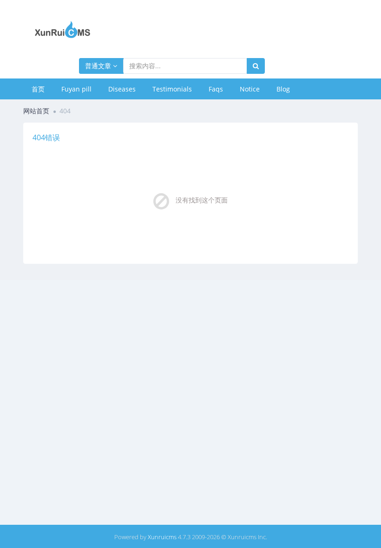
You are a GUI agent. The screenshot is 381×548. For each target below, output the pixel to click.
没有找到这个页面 (202, 200)
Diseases (122, 89)
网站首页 (36, 110)
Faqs (216, 89)
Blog (283, 89)
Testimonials (172, 89)
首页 (38, 89)
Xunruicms (162, 537)
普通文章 (99, 65)
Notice (250, 89)
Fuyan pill (76, 89)
